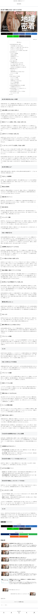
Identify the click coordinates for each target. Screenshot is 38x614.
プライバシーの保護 (14, 77)
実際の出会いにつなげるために (16, 80)
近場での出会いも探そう (15, 83)
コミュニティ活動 (14, 59)
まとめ (11, 74)
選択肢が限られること (14, 68)
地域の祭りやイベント (15, 56)
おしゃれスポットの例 (15, 92)
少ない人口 (13, 70)
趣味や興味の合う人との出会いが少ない (18, 71)
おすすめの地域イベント (15, 89)
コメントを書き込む (19, 601)
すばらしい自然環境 (14, 53)
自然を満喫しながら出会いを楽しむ (17, 45)
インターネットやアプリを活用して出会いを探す (19, 50)
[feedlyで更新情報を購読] (28, 534)
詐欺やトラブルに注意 (15, 79)
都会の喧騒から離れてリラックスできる (18, 65)
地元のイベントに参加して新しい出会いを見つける (19, 47)
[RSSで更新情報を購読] (19, 537)
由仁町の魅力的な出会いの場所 (15, 44)
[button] (25, 36)
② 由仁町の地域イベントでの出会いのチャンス (18, 88)
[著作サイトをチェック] (10, 534)
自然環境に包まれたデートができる (17, 62)
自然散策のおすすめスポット (16, 86)
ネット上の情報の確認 (15, 82)
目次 (17, 42)
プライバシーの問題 (14, 73)
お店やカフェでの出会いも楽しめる (17, 48)
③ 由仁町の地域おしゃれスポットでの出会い (17, 91)
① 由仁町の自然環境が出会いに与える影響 (17, 85)
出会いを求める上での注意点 (15, 76)
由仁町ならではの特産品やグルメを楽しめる (18, 67)
